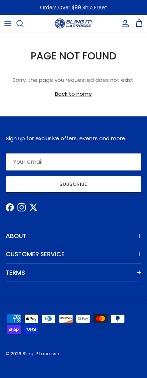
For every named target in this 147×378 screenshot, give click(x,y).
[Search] (23, 23)
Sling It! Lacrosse (40, 354)
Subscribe (73, 184)
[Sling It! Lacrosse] (73, 23)
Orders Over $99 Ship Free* (73, 7)
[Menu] (8, 23)
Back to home (73, 94)
